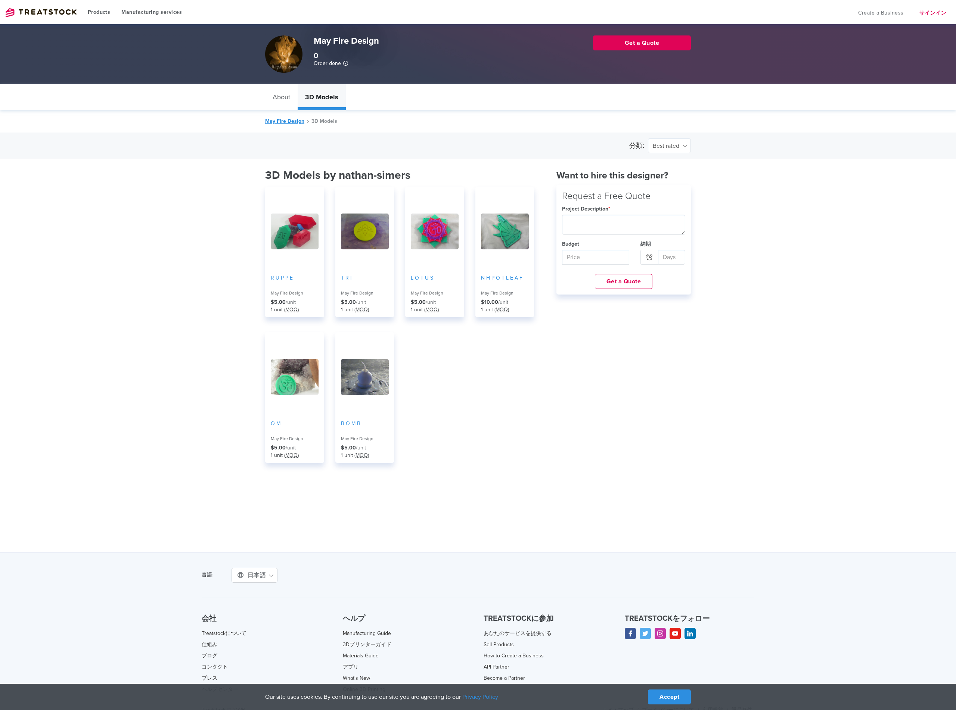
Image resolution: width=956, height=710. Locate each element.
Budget (570, 244)
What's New (356, 678)
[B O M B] (365, 377)
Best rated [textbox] (666, 146)
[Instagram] (660, 633)
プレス (209, 678)
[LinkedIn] (690, 633)
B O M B (350, 423)
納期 (645, 244)
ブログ (209, 656)
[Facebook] (630, 633)
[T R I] (365, 231)
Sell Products (499, 644)
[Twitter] (645, 633)
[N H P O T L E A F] (505, 231)
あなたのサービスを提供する (518, 633)
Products (99, 12)
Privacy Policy (480, 697)
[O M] (295, 377)
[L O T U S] (435, 231)
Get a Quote (623, 281)
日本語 (258, 575)
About (281, 97)
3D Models (321, 97)
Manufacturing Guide (367, 633)
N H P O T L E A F (501, 278)
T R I (346, 278)
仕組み (209, 644)
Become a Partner (504, 678)
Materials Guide (361, 656)
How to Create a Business (514, 656)
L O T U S (422, 278)
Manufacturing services (151, 12)
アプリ (350, 667)
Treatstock (41, 12)
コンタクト (215, 667)
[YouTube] (675, 633)
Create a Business (881, 13)
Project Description (586, 209)
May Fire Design (284, 121)
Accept (669, 697)
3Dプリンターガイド (367, 644)
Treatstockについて (224, 633)
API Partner (496, 667)
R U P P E (282, 278)
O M (275, 423)
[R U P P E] (295, 231)
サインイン (933, 13)
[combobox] (669, 145)
